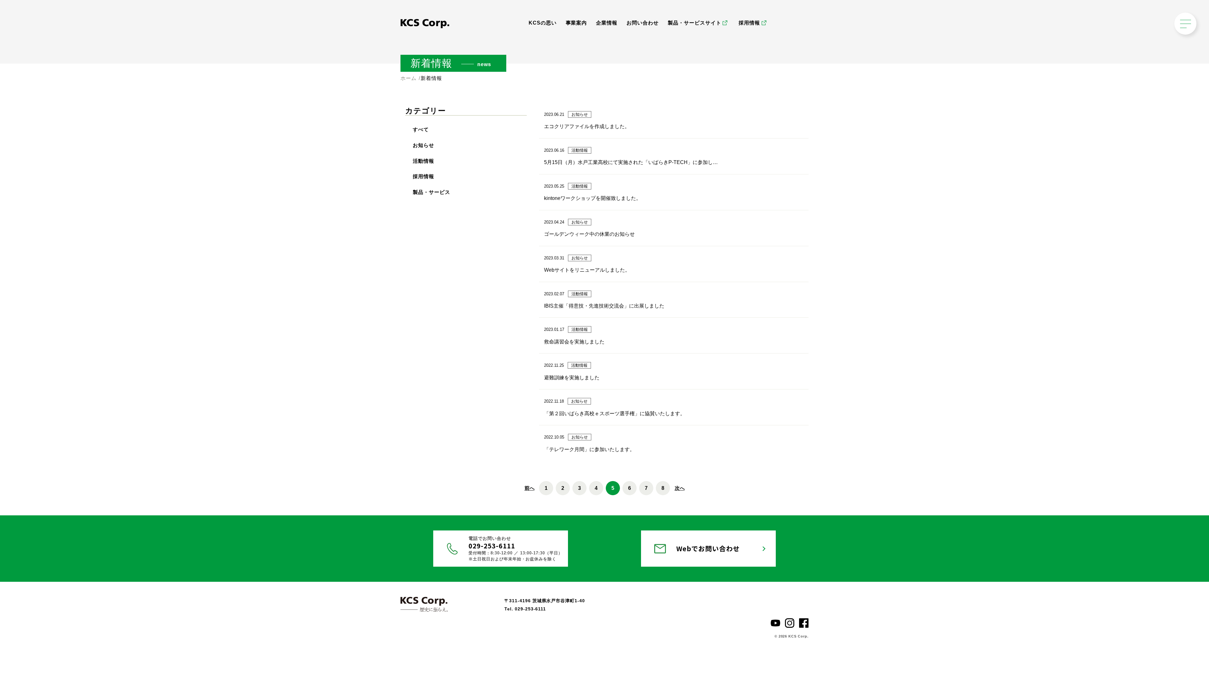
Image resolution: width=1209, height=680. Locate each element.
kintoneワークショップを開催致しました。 (592, 198)
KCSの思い (543, 23)
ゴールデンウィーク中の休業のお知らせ (589, 234)
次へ (680, 488)
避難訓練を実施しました (571, 377)
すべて (421, 129)
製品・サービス (431, 192)
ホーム (408, 78)
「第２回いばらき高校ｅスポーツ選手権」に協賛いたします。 (614, 413)
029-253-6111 (491, 545)
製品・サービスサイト (694, 23)
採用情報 (749, 23)
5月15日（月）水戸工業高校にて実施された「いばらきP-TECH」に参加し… (631, 162)
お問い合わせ (643, 23)
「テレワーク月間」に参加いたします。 (589, 449)
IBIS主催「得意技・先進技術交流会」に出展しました (604, 306)
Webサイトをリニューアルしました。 (587, 270)
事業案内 (576, 23)
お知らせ (423, 145)
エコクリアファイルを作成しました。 (587, 126)
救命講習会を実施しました (574, 341)
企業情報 (606, 23)
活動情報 (423, 161)
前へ (530, 488)
